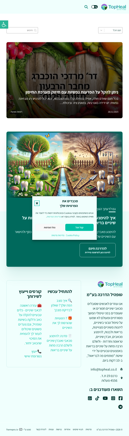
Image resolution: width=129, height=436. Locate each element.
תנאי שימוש (78, 429)
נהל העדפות (49, 227)
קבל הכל (79, 227)
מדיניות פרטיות (57, 235)
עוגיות (51, 429)
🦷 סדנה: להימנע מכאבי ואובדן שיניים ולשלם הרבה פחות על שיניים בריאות (59, 342)
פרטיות (89, 429)
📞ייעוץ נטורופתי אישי (33, 353)
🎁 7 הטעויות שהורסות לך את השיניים (62, 323)
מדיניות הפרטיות (54, 216)
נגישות (59, 429)
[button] (4, 24)
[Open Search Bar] (86, 7)
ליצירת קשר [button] (41, 429)
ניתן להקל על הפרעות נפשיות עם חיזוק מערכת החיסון (71, 92)
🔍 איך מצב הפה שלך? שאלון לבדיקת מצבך (61, 305)
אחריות (67, 429)
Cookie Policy (72, 235)
